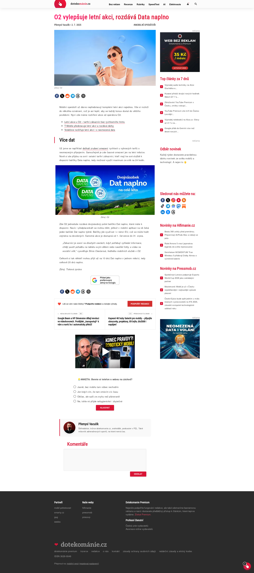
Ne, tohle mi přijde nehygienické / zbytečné (99, 401)
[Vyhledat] (196, 4)
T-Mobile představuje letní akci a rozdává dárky (89, 125)
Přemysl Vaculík (62, 24)
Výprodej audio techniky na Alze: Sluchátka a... (179, 86)
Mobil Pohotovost (62, 507)
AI (164, 4)
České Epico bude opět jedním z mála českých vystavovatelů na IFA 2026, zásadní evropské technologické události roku (182, 303)
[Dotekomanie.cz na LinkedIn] (163, 212)
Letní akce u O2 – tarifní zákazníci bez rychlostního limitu (94, 121)
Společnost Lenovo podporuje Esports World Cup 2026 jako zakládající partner (182, 278)
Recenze (128, 4)
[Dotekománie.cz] (72, 4)
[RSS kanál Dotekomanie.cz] (184, 200)
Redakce (95, 551)
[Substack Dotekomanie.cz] (184, 206)
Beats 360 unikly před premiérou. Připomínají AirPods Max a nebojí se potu (181, 234)
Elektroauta (175, 4)
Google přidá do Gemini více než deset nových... (179, 130)
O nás (106, 551)
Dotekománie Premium (65, 551)
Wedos (57, 521)
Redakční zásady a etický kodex (175, 551)
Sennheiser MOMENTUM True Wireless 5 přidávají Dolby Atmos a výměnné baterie (181, 255)
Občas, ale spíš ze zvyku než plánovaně (98, 396)
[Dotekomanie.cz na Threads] (173, 212)
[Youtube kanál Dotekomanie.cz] (178, 200)
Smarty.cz (59, 512)
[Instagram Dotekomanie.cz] (173, 200)
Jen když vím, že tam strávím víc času (97, 391)
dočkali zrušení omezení (95, 148)
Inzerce (84, 551)
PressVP (86, 517)
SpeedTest (154, 4)
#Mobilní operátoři (145, 24)
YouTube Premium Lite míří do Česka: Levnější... (182, 112)
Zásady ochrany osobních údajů (139, 551)
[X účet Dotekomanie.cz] (168, 200)
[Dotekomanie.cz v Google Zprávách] (173, 206)
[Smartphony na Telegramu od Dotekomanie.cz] (168, 206)
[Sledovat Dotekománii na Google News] (105, 280)
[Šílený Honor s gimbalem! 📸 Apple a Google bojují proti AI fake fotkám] (105, 352)
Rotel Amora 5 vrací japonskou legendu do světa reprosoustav (179, 245)
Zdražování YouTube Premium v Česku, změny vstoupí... (179, 104)
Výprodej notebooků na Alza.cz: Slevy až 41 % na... (182, 121)
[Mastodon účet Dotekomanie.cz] (178, 206)
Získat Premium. (143, 514)
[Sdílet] (57, 96)
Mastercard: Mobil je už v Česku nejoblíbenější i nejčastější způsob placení (180, 290)
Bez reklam (114, 4)
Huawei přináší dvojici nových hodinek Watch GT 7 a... (182, 95)
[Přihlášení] (188, 4)
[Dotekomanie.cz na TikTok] (163, 206)
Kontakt (116, 551)
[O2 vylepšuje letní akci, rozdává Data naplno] (83, 96)
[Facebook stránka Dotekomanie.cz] (163, 200)
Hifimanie (86, 507)
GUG (56, 517)
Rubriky (141, 4)
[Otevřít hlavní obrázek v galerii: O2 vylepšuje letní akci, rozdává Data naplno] (105, 58)
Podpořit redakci (140, 303)
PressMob (87, 512)
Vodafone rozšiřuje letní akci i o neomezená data (89, 129)
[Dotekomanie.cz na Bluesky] (168, 212)
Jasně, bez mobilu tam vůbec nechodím (98, 387)
